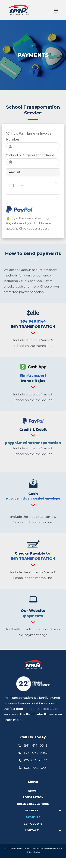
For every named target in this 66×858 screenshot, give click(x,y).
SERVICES (31, 810)
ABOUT (33, 790)
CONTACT (32, 830)
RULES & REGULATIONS (33, 803)
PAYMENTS (33, 817)
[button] (60, 810)
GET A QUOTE (33, 823)
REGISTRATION (33, 797)
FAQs (37, 852)
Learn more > (14, 720)
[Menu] (56, 10)
